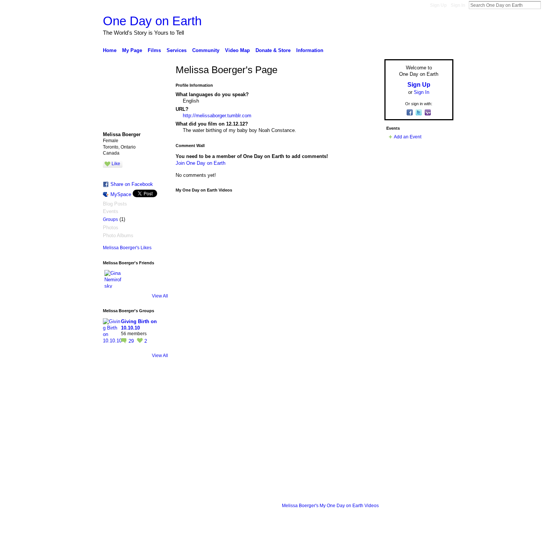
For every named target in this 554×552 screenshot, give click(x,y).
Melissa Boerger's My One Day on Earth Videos (330, 505)
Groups (110, 219)
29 (132, 341)
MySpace (120, 194)
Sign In (458, 5)
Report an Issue (397, 543)
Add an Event (407, 137)
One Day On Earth (162, 543)
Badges (368, 543)
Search (547, 5)
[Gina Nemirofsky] (113, 279)
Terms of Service (436, 543)
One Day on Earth (152, 21)
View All (160, 296)
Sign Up (438, 5)
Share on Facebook (131, 184)
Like (116, 163)
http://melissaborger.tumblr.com (217, 115)
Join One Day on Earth (200, 163)
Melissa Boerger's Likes (127, 247)
